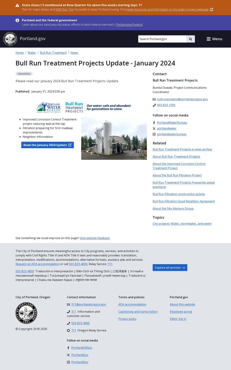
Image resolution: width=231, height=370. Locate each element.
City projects (161, 224)
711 (110, 264)
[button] (214, 39)
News (74, 53)
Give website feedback (95, 238)
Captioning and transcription (138, 312)
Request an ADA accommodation (37, 264)
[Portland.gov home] (24, 39)
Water (32, 53)
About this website (182, 304)
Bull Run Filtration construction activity (179, 194)
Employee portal (181, 312)
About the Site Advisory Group (173, 208)
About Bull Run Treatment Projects (176, 156)
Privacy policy (127, 319)
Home (20, 53)
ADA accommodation (132, 304)
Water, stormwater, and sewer (191, 224)
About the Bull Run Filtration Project (177, 175)
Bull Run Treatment (53, 53)
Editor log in (178, 319)
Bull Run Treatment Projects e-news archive (182, 149)
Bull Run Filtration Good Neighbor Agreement (184, 201)
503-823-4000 (78, 264)
